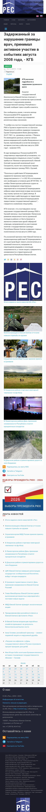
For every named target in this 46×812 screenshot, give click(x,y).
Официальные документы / (29, 781)
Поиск (28, 24)
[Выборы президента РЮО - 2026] (23, 497)
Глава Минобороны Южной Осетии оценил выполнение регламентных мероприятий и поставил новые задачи (22, 596)
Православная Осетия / (30, 786)
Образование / (31, 777)
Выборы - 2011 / (25, 758)
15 (33, 675)
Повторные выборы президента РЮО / (14, 784)
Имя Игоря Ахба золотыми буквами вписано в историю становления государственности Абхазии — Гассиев (23, 655)
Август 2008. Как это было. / (11, 755)
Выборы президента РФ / (11, 762)
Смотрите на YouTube (15, 475)
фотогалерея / (39, 792)
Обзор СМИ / (25, 777)
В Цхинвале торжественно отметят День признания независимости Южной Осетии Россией (22, 585)
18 (10, 677)
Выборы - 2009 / (17, 758)
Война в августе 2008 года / (31, 755)
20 (21, 677)
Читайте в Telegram (14, 471)
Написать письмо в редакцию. (15, 703)
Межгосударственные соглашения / (13, 775)
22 (33, 677)
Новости (8, 66)
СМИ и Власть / (20, 792)
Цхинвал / (7, 794)
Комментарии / (17, 773)
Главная (6, 20)
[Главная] (23, 805)
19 (15, 677)
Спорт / (33, 792)
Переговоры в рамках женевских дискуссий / (15, 783)
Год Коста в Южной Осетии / (11, 768)
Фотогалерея (31, 20)
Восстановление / (9, 758)
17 (4, 677)
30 (21, 669)
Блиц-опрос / (21, 755)
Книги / (12, 773)
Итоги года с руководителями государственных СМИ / (17, 771)
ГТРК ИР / (20, 768)
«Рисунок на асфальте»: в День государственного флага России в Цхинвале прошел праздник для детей (23, 644)
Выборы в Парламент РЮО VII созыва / (14, 760)
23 (39, 677)
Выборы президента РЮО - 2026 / (12, 766)
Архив (23, 663)
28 (10, 669)
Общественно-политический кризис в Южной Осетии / (17, 779)
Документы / (26, 768)
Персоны (13, 24)
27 (4, 669)
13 (21, 675)
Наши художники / (17, 777)
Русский (41, 16)
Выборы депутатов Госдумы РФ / (30, 760)
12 (15, 675)
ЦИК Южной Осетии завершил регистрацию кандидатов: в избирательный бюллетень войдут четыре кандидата (22, 573)
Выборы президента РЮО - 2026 (23, 480)
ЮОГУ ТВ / (27, 794)
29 (15, 669)
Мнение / (39, 775)
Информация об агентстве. (13, 699)
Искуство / (22, 770)
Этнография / (22, 794)
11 (10, 675)
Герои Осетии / (28, 766)
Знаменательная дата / (35, 768)
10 (4, 675)
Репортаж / (7, 792)
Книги (21, 24)
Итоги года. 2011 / (34, 771)
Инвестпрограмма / (9, 770)
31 (27, 669)
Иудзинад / (7, 773)
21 (27, 677)
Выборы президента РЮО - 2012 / (12, 764)
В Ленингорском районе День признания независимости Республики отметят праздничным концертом (20, 423)
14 (27, 675)
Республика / (14, 792)
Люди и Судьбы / (25, 773)
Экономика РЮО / (14, 794)
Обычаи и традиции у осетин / (12, 781)
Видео (6, 24)
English (37, 16)
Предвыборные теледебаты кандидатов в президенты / (17, 790)
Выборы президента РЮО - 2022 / (28, 764)
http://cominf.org (19, 709)
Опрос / (20, 781)
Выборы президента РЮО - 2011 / (24, 762)
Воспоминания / (31, 757)
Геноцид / (23, 766)
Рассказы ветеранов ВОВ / (37, 790)
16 (39, 675)
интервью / (17, 770)
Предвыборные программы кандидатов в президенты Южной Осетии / (21, 788)
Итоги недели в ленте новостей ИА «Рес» (20, 302)
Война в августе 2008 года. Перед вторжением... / (16, 757)
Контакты (21, 20)
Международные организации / (29, 775)
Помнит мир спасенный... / (29, 784)
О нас (13, 20)
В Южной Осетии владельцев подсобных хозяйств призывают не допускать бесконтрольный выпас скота (21, 624)
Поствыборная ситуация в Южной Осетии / (14, 786)
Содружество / (28, 792)
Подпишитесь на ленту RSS (18, 467)
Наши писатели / (9, 777)
